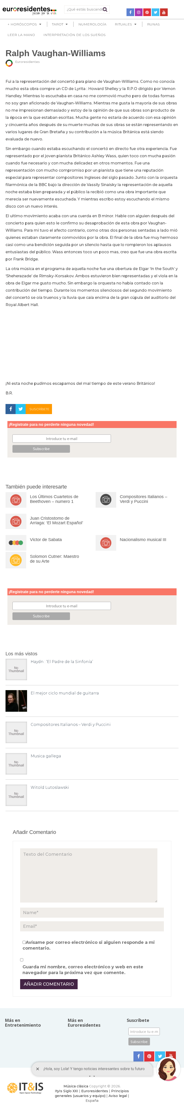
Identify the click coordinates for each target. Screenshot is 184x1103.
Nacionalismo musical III (143, 539)
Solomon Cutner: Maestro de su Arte (54, 559)
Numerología (92, 24)
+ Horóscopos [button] (22, 24)
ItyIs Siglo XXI (66, 1091)
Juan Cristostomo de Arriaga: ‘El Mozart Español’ (56, 520)
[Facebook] (130, 12)
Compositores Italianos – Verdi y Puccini (143, 499)
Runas (153, 24)
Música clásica (75, 1086)
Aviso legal (118, 1096)
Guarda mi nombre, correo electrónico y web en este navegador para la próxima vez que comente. (83, 969)
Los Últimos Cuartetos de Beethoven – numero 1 (54, 499)
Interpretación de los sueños (74, 35)
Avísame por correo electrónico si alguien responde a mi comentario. (89, 945)
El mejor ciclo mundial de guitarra (65, 693)
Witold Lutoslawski (50, 787)
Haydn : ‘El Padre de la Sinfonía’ (62, 661)
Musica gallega (46, 756)
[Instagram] (139, 12)
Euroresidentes (27, 62)
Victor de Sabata (46, 539)
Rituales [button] (123, 24)
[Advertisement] (92, 344)
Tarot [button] (57, 24)
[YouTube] (164, 12)
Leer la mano (21, 35)
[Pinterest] (147, 12)
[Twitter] (155, 12)
